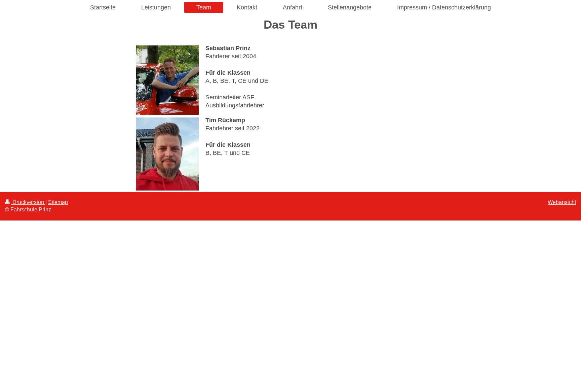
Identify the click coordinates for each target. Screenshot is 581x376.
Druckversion (28, 202)
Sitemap (58, 202)
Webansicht (562, 202)
